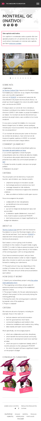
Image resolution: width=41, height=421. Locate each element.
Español (25, 414)
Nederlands (20, 416)
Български (8, 414)
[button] (10, 78)
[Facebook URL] (12, 25)
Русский (20, 419)
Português (30, 416)
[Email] (4, 25)
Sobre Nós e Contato (11, 406)
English (17, 414)
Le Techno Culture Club (10, 90)
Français (33, 414)
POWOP (13, 97)
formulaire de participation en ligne (14, 150)
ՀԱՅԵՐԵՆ (10, 416)
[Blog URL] (8, 25)
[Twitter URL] (16, 25)
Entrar (23, 408)
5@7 (4, 162)
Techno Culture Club (9, 230)
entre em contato (15, 43)
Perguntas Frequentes (29, 406)
